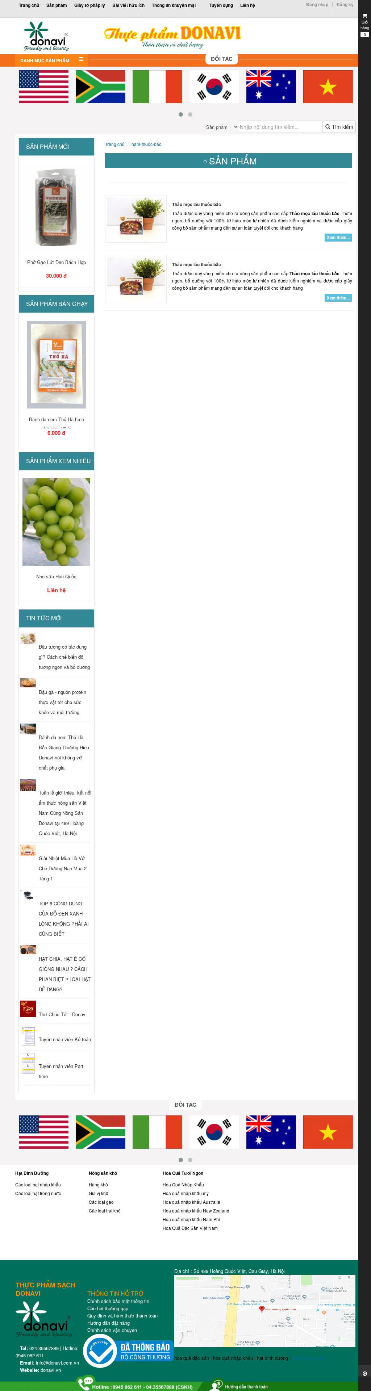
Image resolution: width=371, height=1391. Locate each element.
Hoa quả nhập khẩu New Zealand (196, 1210)
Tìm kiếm (341, 126)
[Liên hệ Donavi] (303, 1214)
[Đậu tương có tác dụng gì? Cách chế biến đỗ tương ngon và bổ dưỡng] (28, 638)
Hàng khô (98, 1184)
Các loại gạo (101, 1202)
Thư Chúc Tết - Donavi (63, 1014)
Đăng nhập (317, 4)
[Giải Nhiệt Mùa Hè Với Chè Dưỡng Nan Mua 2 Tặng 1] (28, 850)
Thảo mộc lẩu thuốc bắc (196, 204)
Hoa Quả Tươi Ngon (183, 1173)
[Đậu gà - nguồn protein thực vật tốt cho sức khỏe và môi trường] (28, 682)
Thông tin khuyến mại (174, 5)
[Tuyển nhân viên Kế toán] (28, 1037)
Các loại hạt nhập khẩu (38, 1184)
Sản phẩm (56, 5)
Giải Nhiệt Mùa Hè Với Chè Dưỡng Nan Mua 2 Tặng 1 (63, 868)
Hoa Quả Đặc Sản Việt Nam (190, 1228)
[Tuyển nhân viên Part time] (28, 1063)
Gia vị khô (98, 1193)
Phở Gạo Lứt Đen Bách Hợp (56, 262)
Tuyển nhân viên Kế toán (65, 1039)
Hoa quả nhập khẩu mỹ (186, 1193)
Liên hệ (247, 5)
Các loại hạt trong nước (38, 1193)
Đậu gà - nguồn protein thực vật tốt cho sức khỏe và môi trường (62, 702)
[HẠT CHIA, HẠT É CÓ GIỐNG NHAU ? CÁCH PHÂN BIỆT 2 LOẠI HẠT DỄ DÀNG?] (28, 949)
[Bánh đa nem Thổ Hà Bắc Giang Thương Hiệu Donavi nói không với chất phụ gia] (28, 729)
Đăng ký (345, 4)
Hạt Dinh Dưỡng (32, 1173)
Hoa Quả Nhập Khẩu (183, 1184)
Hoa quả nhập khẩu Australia (191, 1202)
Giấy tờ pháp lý (89, 5)
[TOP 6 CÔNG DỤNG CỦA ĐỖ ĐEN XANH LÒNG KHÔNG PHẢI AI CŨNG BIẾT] (28, 895)
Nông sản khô (103, 1173)
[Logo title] (143, 36)
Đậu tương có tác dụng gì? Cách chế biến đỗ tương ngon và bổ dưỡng (64, 656)
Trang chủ (29, 5)
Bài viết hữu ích (128, 5)
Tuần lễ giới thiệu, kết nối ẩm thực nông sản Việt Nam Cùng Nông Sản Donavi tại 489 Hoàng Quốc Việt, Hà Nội (65, 813)
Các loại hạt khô (105, 1210)
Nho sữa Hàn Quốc (56, 576)
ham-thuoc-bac (146, 144)
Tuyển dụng (221, 5)
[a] (185, 1380)
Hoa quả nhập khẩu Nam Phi (191, 1219)
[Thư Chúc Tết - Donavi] (28, 1009)
